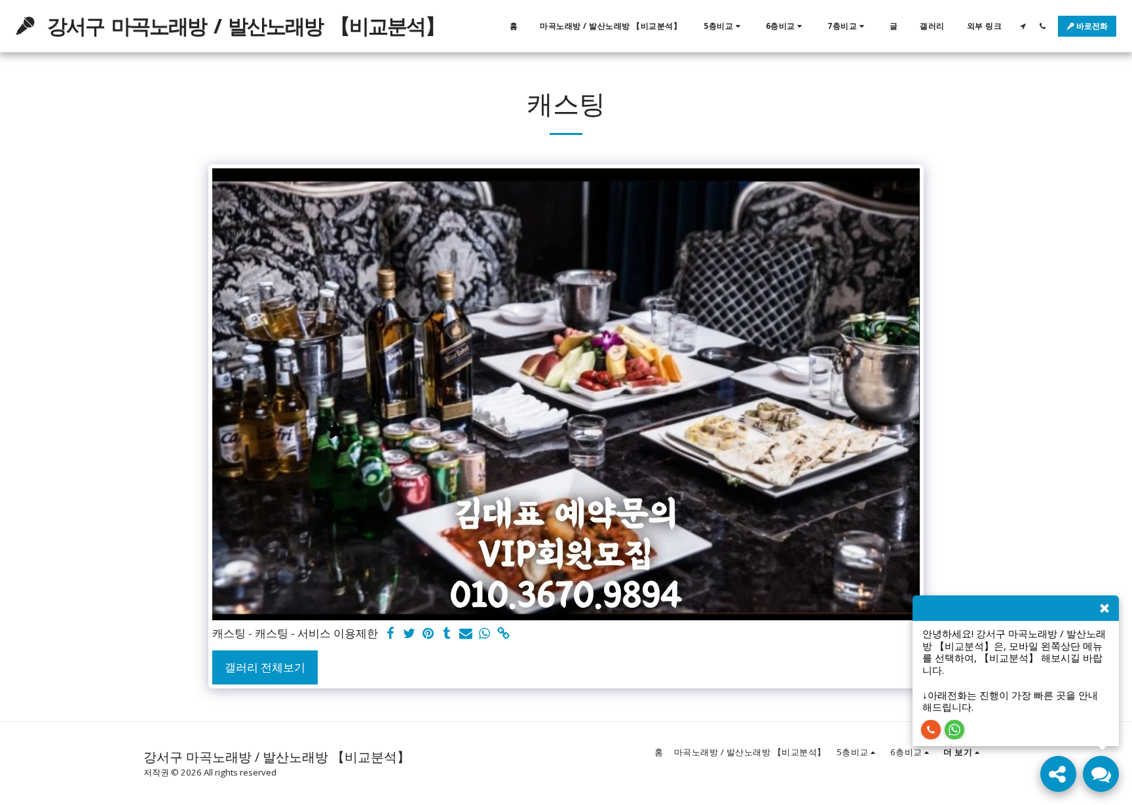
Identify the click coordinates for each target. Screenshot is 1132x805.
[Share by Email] (466, 634)
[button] (723, 26)
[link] (504, 634)
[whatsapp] (485, 634)
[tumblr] (447, 634)
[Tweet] (409, 634)
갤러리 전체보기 (265, 667)
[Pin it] (428, 634)
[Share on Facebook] (390, 634)
